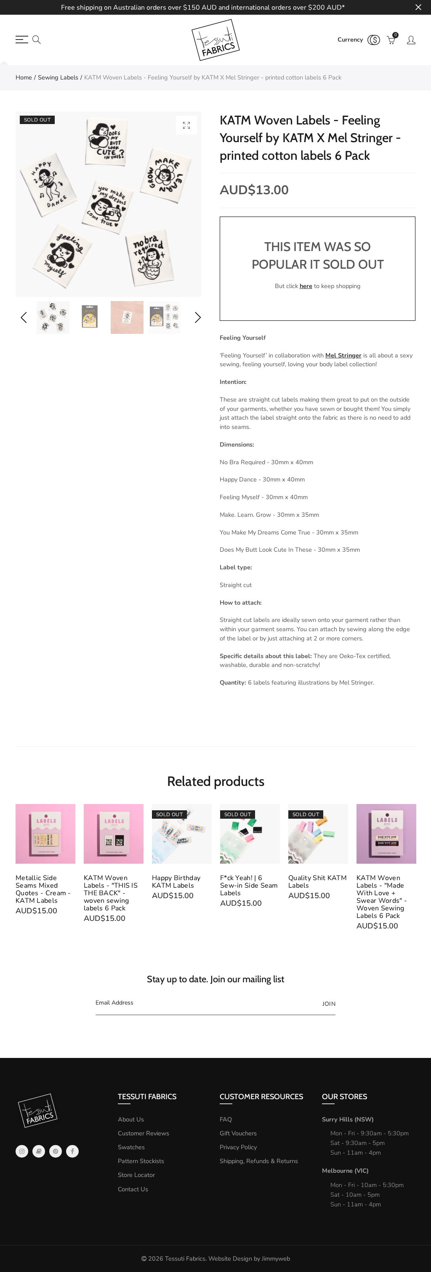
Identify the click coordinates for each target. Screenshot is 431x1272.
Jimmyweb (276, 1258)
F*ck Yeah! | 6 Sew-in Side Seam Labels (249, 885)
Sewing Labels (58, 77)
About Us (131, 1119)
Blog (38, 1151)
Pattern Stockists (141, 1161)
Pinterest (55, 1151)
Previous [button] (23, 317)
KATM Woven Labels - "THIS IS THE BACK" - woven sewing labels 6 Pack (111, 893)
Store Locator (136, 1175)
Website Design (230, 1258)
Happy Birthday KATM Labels (176, 881)
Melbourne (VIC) (345, 1170)
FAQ (226, 1119)
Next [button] (197, 317)
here (306, 286)
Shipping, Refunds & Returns (259, 1161)
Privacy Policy (238, 1147)
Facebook (72, 1151)
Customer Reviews (143, 1133)
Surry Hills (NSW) (348, 1119)
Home (24, 77)
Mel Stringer (343, 355)
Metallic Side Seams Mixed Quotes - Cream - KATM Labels (43, 889)
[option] (108, 204)
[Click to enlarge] (186, 125)
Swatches (131, 1147)
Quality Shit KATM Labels (317, 881)
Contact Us (133, 1189)
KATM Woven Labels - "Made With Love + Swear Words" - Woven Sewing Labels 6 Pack (382, 897)
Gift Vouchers (238, 1133)
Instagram (22, 1151)
